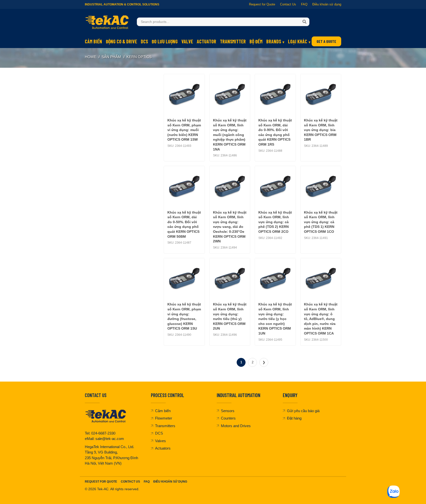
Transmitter (233, 41)
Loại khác (297, 41)
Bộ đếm (256, 41)
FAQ (304, 4)
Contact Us (288, 4)
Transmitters (165, 426)
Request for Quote (262, 4)
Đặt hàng (294, 418)
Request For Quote (101, 481)
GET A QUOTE (326, 41)
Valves (160, 441)
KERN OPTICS (139, 57)
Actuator (206, 41)
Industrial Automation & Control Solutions (122, 4)
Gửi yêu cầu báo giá (303, 411)
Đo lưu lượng (165, 41)
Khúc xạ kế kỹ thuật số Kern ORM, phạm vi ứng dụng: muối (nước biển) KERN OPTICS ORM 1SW (184, 129)
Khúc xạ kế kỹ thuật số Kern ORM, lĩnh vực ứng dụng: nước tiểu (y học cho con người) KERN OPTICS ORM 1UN (275, 318)
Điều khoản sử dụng (326, 4)
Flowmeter (163, 418)
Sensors (227, 411)
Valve (187, 41)
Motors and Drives (236, 426)
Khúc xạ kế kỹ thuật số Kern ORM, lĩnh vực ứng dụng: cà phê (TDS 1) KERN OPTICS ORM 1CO (320, 222)
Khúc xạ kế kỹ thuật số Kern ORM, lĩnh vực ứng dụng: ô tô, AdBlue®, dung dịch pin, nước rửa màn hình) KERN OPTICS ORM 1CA (320, 318)
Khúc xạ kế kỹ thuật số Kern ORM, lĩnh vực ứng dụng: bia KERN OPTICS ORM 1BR (320, 129)
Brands (273, 41)
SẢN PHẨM (111, 57)
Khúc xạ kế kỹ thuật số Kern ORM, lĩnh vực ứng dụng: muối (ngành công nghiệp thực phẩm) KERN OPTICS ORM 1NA (230, 134)
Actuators (163, 448)
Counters (228, 418)
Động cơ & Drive (121, 41)
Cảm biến (93, 41)
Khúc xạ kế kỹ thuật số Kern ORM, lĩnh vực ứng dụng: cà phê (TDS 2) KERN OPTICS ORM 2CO (275, 222)
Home (90, 57)
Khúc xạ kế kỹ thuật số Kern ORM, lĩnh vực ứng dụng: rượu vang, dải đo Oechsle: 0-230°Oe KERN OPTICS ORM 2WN (230, 226)
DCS (144, 41)
